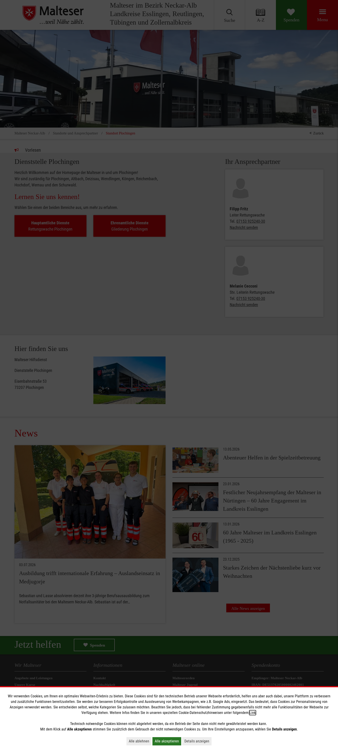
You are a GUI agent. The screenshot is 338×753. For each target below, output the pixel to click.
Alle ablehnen (139, 741)
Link (252, 712)
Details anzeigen (196, 741)
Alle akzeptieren (167, 741)
